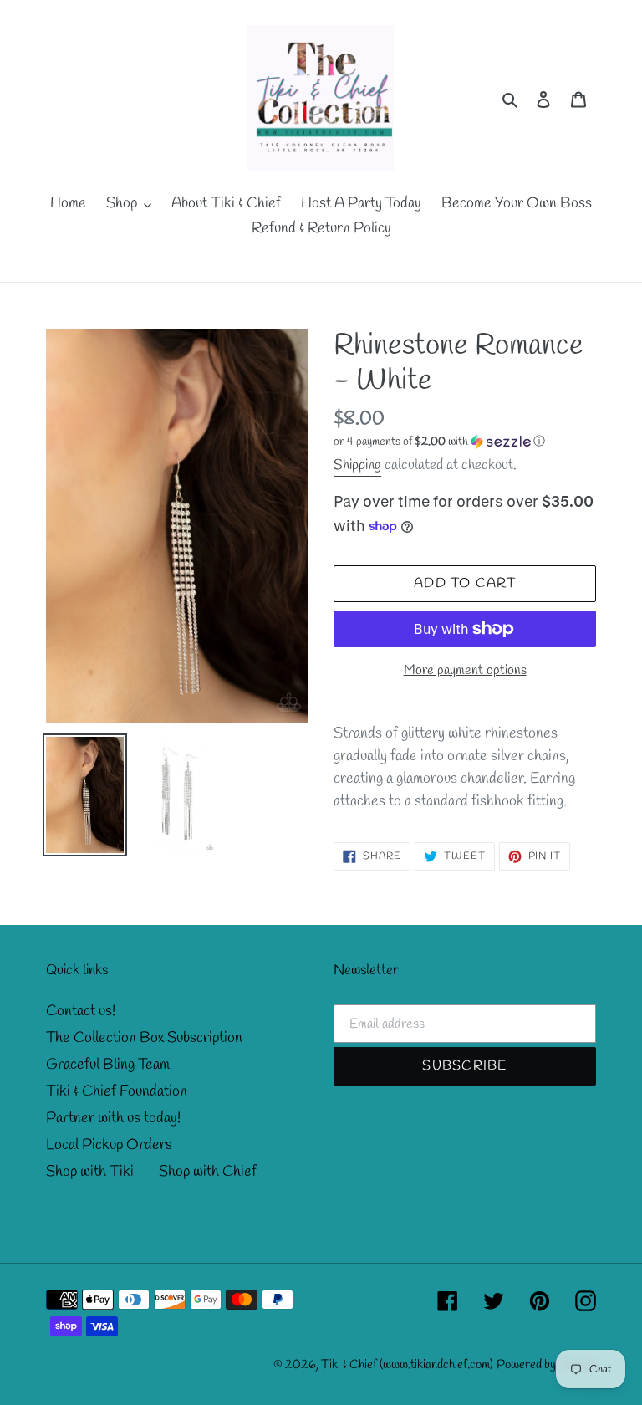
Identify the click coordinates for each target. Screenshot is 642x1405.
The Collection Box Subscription (144, 1038)
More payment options (465, 670)
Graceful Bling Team (108, 1065)
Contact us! (80, 1011)
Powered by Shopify (546, 1364)
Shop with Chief (208, 1172)
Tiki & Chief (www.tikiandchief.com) (407, 1364)
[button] (439, 442)
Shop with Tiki (90, 1172)
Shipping (357, 465)
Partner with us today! (113, 1118)
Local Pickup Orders (109, 1145)
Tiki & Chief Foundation (116, 1091)
